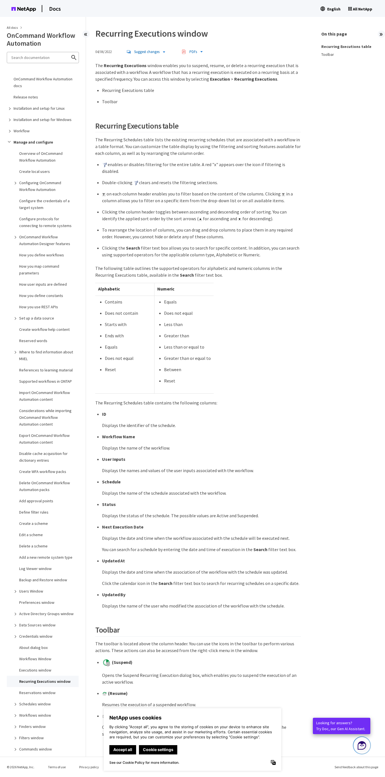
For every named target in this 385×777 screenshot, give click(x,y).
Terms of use (57, 767)
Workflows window (35, 715)
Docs (55, 8)
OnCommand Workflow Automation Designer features (44, 240)
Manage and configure (33, 142)
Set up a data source (36, 318)
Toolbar (327, 54)
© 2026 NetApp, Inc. (20, 767)
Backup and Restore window (43, 579)
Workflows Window (35, 658)
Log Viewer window (35, 568)
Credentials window (35, 636)
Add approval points (36, 500)
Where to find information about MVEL (46, 355)
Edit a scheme (31, 534)
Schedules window (35, 703)
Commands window (35, 749)
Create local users (34, 171)
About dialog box (33, 647)
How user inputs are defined (43, 284)
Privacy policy (89, 767)
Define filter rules (33, 512)
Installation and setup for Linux (39, 108)
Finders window (32, 726)
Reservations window (37, 692)
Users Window (31, 591)
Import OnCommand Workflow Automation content (44, 396)
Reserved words (33, 340)
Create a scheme (33, 523)
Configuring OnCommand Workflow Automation (40, 186)
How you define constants (41, 295)
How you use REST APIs (38, 306)
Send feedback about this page (356, 767)
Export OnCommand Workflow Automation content (44, 439)
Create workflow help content (44, 329)
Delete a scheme (33, 546)
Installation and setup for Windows (43, 119)
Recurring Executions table (346, 46)
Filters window (31, 737)
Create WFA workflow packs (42, 471)
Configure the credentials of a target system (44, 204)
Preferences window (36, 602)
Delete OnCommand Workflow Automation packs (44, 486)
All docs (12, 27)
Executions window (35, 670)
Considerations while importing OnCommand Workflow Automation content (45, 417)
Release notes (26, 97)
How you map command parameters (39, 270)
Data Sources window (37, 625)
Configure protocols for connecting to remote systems (45, 222)
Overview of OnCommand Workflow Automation (41, 157)
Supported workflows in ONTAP (45, 381)
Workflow (22, 130)
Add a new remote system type (45, 557)
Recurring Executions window (44, 681)
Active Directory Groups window (46, 613)
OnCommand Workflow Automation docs (43, 82)
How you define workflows (41, 254)
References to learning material (46, 370)
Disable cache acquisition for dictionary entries (43, 457)
